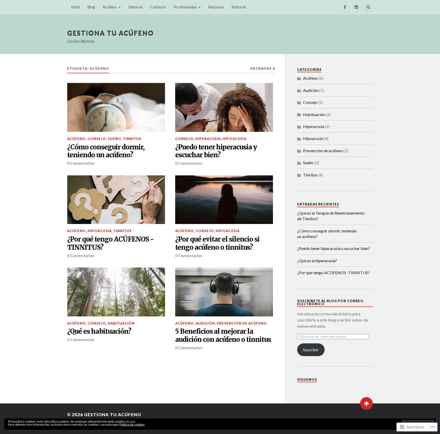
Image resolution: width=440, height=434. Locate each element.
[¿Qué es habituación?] (116, 292)
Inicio (75, 7)
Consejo (97, 139)
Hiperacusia (208, 139)
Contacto (158, 7)
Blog (91, 7)
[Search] (368, 7)
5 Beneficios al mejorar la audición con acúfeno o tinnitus (223, 336)
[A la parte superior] (366, 403)
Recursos (216, 7)
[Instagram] (356, 7)
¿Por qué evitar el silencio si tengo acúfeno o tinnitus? (217, 243)
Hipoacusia (234, 139)
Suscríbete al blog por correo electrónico (330, 302)
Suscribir (311, 349)
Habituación (121, 323)
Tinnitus (132, 139)
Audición (205, 323)
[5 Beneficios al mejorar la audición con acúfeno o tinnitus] (224, 292)
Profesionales (185, 7)
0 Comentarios (80, 163)
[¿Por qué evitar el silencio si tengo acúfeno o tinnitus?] (224, 199)
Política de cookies (132, 424)
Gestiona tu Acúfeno (110, 33)
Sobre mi (135, 7)
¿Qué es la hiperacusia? (317, 260)
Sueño (114, 139)
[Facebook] (344, 7)
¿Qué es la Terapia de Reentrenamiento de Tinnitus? (331, 216)
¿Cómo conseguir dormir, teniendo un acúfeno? (106, 151)
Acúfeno (110, 7)
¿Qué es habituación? (99, 331)
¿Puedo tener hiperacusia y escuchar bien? (216, 151)
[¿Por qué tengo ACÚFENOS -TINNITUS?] (116, 199)
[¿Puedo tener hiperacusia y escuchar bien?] (224, 107)
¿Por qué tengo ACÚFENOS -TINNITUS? (110, 243)
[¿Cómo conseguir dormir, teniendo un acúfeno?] (116, 107)
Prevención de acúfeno (242, 323)
